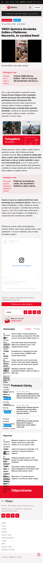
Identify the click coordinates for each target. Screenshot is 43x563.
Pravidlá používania (8, 538)
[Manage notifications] (38, 554)
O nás (3, 526)
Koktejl (4, 523)
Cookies (4, 541)
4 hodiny (28, 329)
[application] (21, 51)
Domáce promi (7, 20)
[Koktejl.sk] (12, 7)
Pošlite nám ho (16, 320)
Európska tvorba (7, 547)
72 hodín (37, 329)
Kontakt (4, 529)
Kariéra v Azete (6, 535)
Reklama (4, 532)
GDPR (3, 544)
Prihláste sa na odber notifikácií (21, 304)
